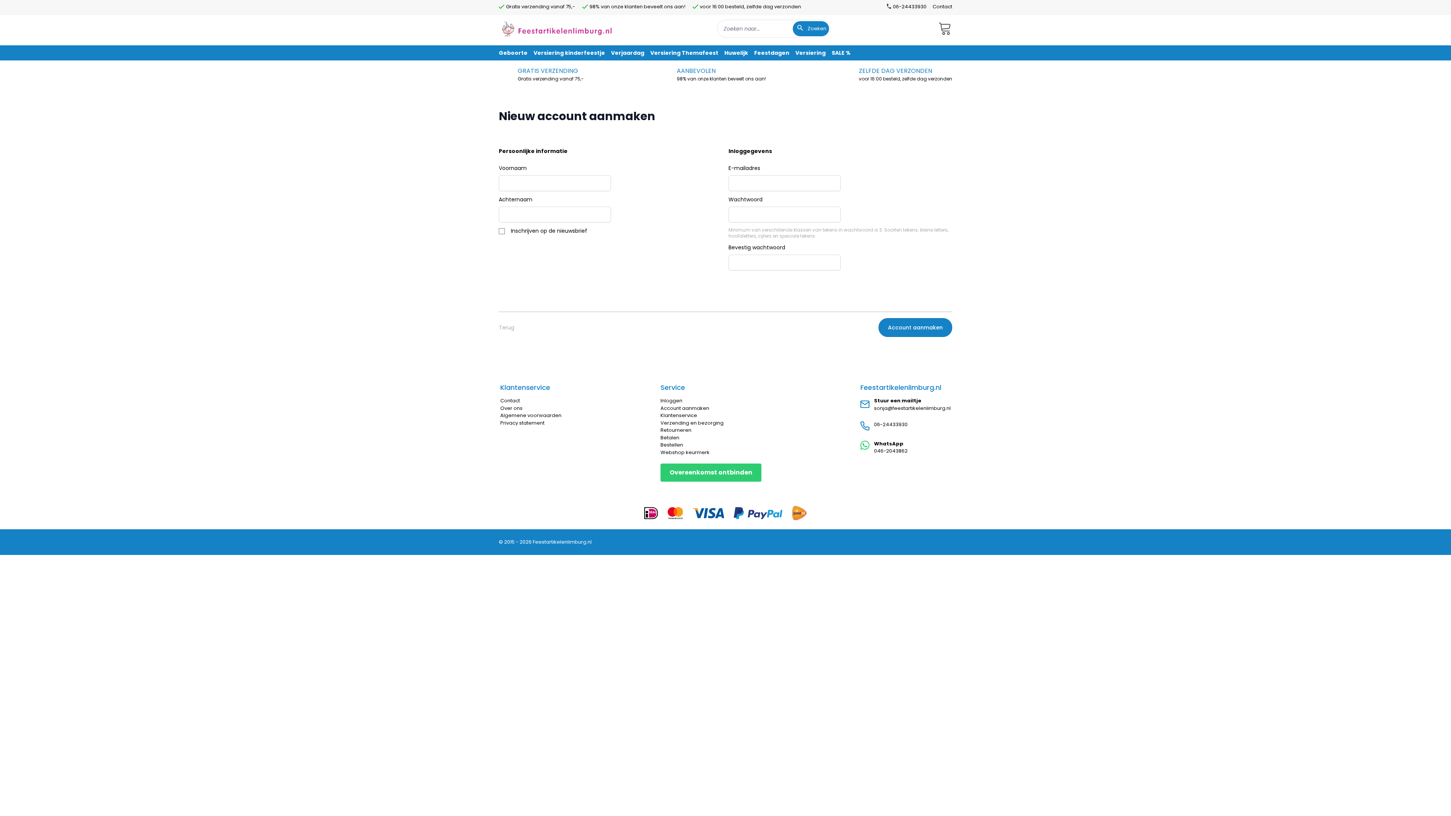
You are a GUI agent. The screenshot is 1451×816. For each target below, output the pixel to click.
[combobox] (774, 29)
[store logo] (557, 28)
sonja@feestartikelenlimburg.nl (912, 408)
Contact (942, 6)
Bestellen (672, 444)
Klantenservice (679, 415)
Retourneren (676, 430)
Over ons (511, 408)
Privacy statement (522, 423)
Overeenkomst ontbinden (711, 472)
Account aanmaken (685, 408)
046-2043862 (891, 450)
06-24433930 (891, 424)
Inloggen (671, 400)
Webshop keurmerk (685, 452)
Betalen (670, 437)
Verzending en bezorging (692, 423)
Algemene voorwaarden (531, 415)
